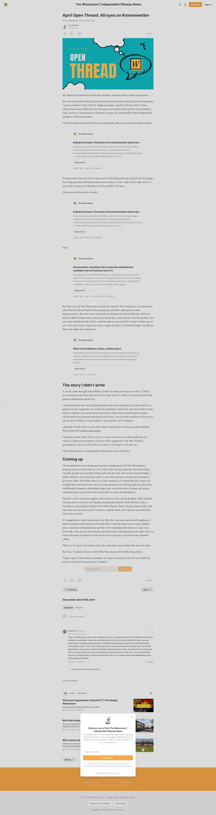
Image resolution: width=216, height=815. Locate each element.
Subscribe (108, 757)
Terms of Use (120, 763)
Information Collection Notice (107, 766)
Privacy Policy (127, 766)
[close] (132, 717)
